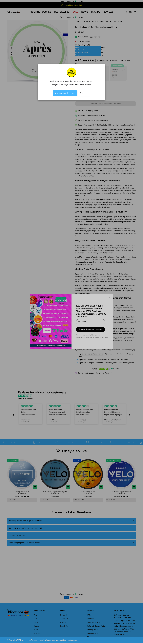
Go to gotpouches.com (65, 93)
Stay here (84, 93)
